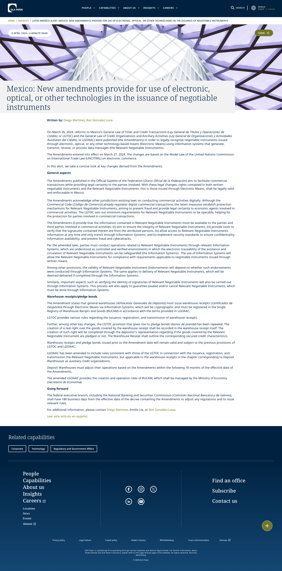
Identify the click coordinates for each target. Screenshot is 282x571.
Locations (29, 508)
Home (11, 20)
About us (129, 7)
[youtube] (141, 501)
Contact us (224, 500)
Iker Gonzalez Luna (99, 120)
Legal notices (85, 540)
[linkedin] (128, 501)
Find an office (228, 480)
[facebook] (128, 489)
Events (27, 518)
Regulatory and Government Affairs (74, 448)
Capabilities (107, 7)
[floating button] (267, 525)
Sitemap (223, 540)
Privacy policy (59, 540)
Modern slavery (138, 540)
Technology (38, 448)
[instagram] (141, 489)
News (26, 513)
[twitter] (153, 489)
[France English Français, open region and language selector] (253, 8)
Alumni (27, 524)
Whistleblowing (167, 540)
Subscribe (224, 490)
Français (271, 9)
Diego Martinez (74, 120)
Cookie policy (111, 540)
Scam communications (198, 540)
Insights (149, 7)
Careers (168, 7)
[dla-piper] (16, 7)
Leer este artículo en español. (67, 416)
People (86, 7)
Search (240, 7)
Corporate (17, 448)
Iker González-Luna (162, 410)
